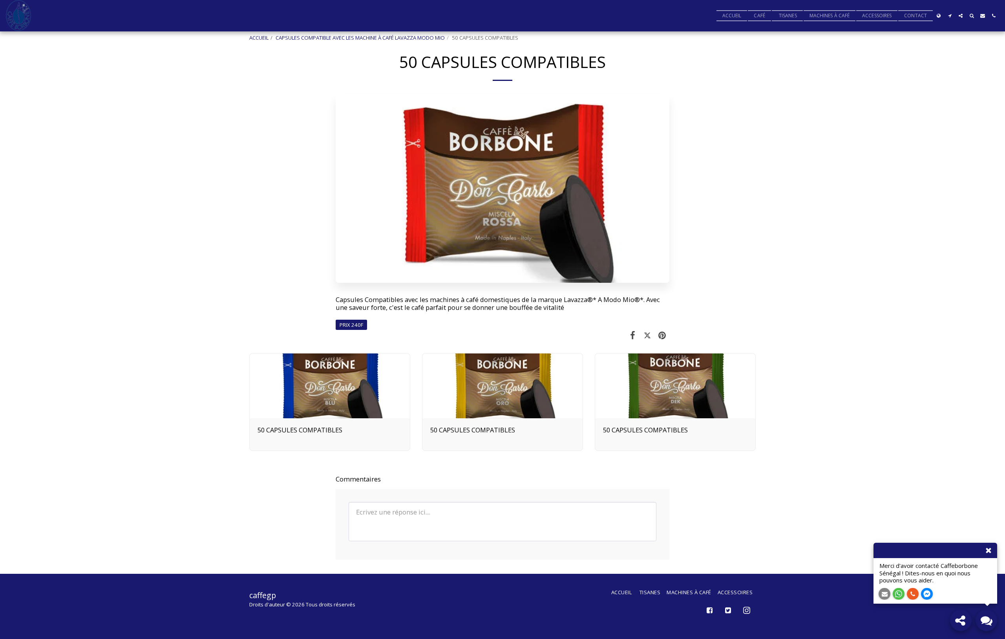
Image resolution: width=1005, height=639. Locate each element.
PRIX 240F (351, 324)
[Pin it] (662, 334)
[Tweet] (647, 334)
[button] (950, 15)
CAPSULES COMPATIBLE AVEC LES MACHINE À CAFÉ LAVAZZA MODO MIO (360, 37)
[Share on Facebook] (632, 334)
